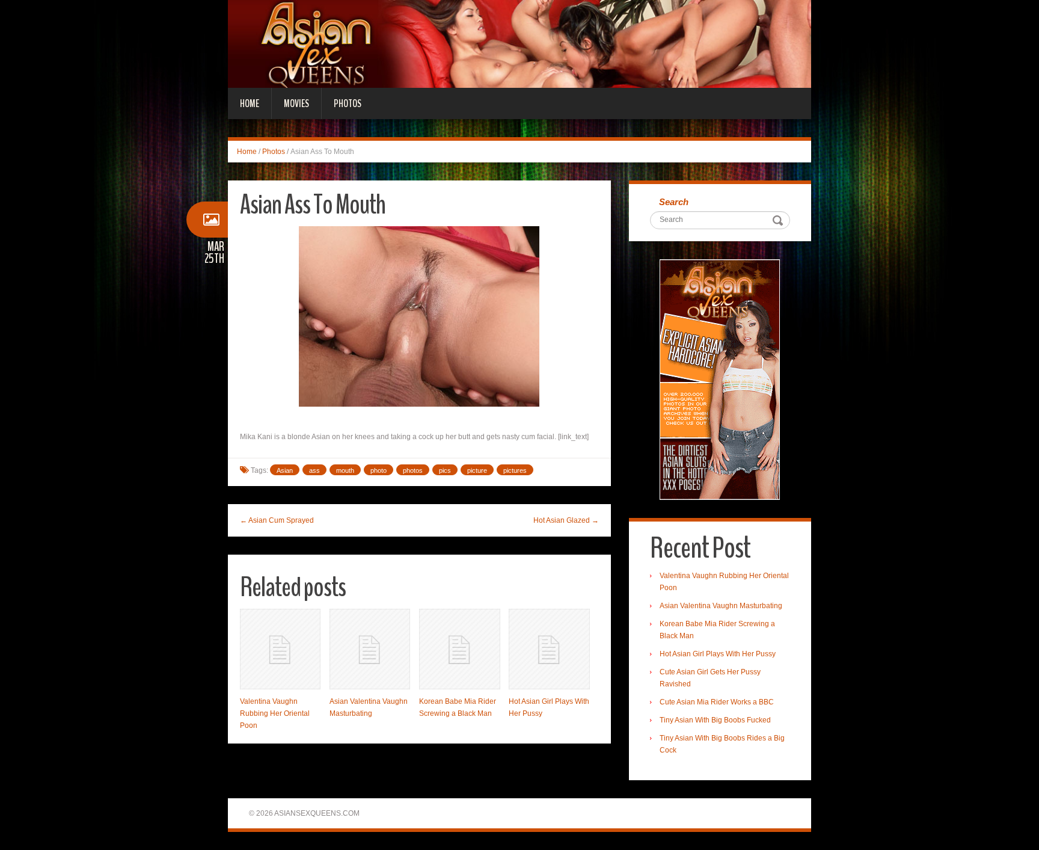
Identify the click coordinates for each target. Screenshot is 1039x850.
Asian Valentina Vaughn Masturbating (721, 606)
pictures (515, 470)
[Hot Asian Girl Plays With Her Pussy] (549, 649)
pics (445, 470)
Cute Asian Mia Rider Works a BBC (717, 702)
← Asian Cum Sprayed (277, 520)
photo (378, 470)
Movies (296, 103)
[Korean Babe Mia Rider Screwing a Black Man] (459, 649)
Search (673, 202)
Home (249, 103)
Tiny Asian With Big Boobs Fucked (715, 720)
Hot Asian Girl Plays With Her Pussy (718, 654)
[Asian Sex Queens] (519, 43)
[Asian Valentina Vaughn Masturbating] (369, 649)
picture (477, 470)
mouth (345, 470)
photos (413, 470)
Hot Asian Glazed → (566, 520)
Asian (285, 470)
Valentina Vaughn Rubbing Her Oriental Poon (275, 713)
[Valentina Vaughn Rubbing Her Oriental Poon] (280, 649)
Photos (347, 103)
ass (314, 470)
